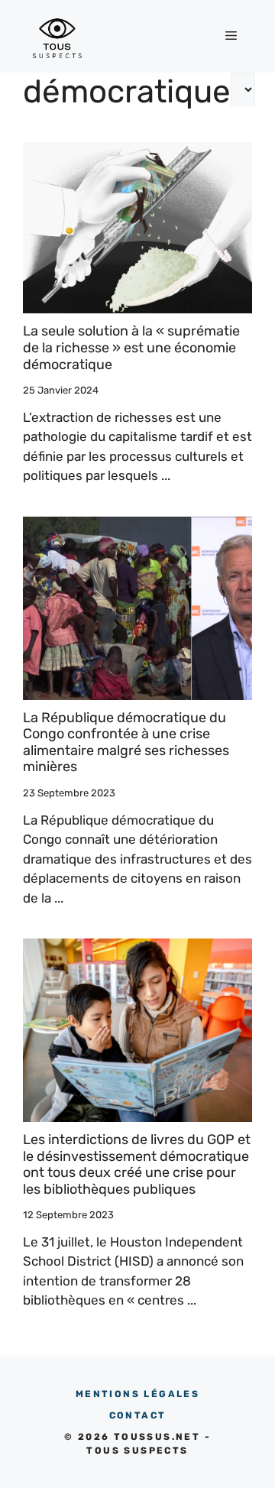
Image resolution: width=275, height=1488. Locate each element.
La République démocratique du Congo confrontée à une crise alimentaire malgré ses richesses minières (126, 742)
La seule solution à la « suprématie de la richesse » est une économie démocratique (131, 347)
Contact (138, 1415)
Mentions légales (137, 1394)
